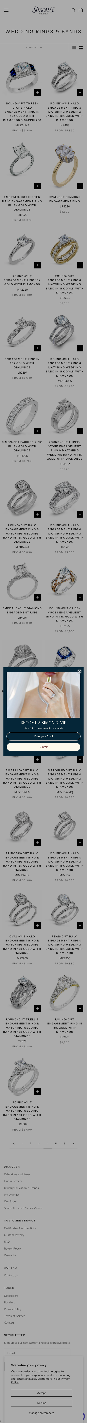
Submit (44, 747)
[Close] (79, 671)
